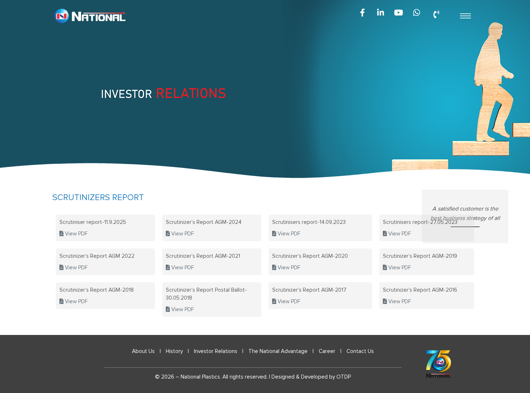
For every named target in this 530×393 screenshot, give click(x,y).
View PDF (75, 233)
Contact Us (360, 351)
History (174, 351)
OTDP (343, 377)
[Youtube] (398, 12)
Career (327, 351)
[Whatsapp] (416, 12)
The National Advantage (278, 351)
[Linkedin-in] (380, 12)
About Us (143, 351)
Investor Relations (215, 351)
